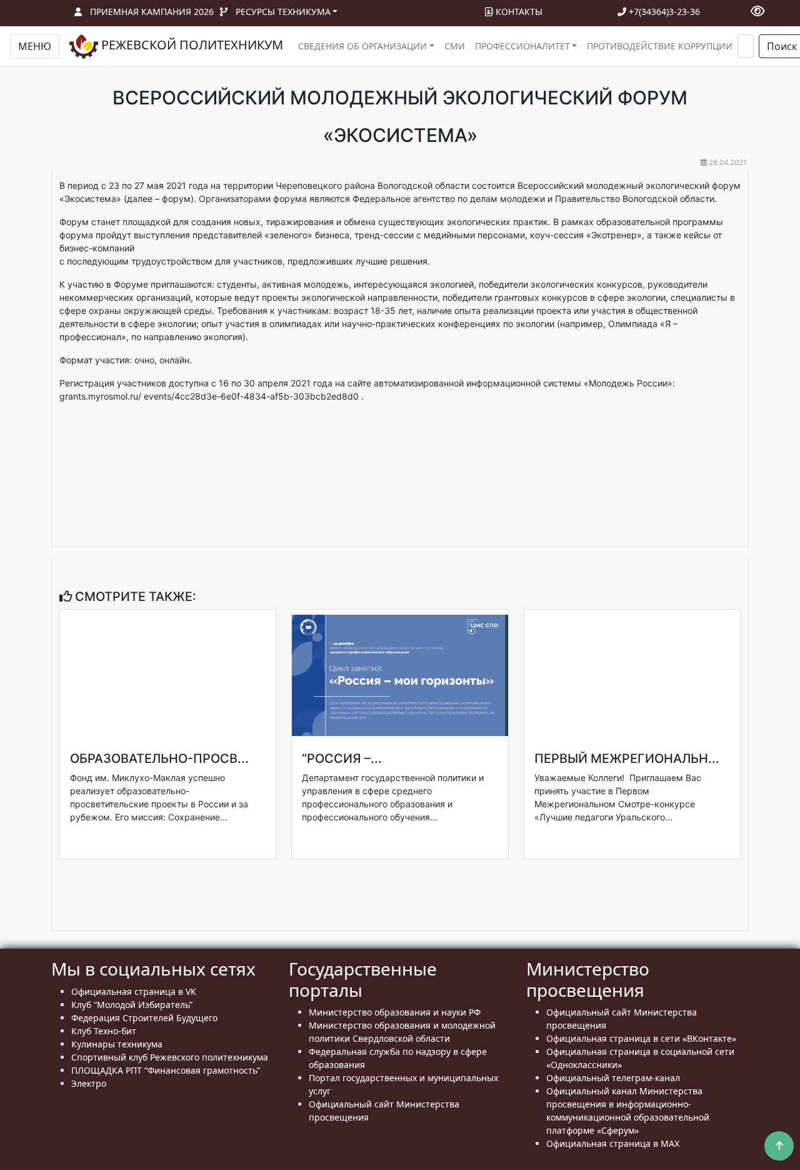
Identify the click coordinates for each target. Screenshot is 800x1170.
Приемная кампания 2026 (152, 12)
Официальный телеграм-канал (613, 1078)
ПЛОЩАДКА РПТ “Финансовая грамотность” (165, 1070)
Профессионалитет (522, 46)
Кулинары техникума (116, 1044)
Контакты (517, 12)
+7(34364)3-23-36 (663, 12)
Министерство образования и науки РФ (395, 1012)
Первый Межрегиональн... (626, 758)
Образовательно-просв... (159, 758)
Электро (88, 1083)
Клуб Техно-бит (103, 1031)
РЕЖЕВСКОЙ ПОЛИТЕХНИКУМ (190, 44)
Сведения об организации (362, 46)
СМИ (454, 46)
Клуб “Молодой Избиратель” (131, 1005)
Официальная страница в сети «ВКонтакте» (641, 1038)
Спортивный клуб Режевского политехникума (169, 1057)
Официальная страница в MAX (612, 1143)
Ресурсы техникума (283, 12)
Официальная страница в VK (133, 991)
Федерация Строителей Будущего (144, 1018)
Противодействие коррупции (659, 46)
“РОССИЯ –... (342, 758)
